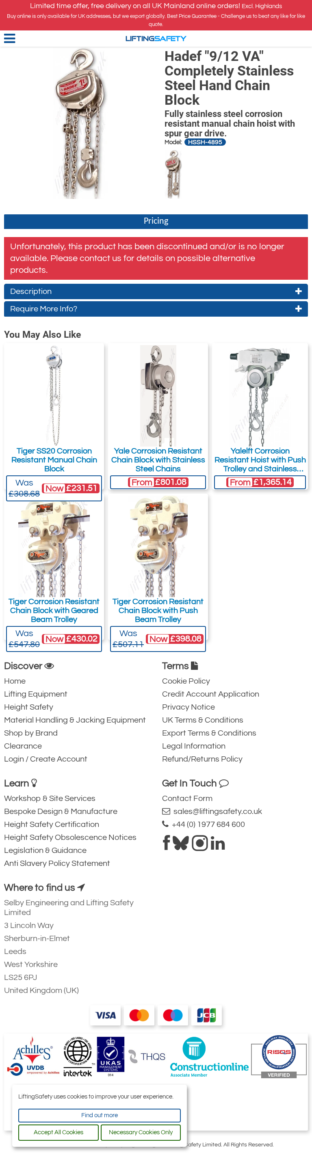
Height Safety (28, 707)
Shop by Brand (31, 733)
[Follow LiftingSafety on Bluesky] (181, 846)
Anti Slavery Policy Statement (57, 863)
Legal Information (193, 746)
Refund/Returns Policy (202, 759)
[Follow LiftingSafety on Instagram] (200, 846)
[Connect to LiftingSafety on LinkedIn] (217, 846)
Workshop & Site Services (49, 798)
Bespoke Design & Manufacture (60, 811)
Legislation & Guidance (45, 850)
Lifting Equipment (35, 694)
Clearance (23, 746)
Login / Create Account (45, 759)
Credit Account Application (210, 694)
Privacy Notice (188, 707)
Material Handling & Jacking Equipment (75, 720)
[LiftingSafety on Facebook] (166, 846)
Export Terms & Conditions (209, 733)
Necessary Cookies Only (141, 1132)
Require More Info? (43, 309)
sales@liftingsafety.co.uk (216, 811)
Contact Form (187, 798)
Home (15, 681)
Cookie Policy (186, 681)
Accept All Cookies (58, 1132)
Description (31, 291)
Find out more (99, 1115)
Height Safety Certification (51, 824)
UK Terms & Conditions (202, 720)
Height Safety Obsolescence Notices (70, 837)
